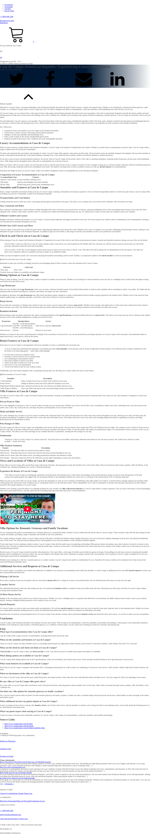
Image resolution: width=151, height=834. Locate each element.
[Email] (84, 87)
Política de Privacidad (23, 801)
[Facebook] (50, 87)
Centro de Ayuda (6, 793)
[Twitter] (17, 87)
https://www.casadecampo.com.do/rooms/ (18, 726)
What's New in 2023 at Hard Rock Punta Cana (12, 767)
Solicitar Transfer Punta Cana (22, 793)
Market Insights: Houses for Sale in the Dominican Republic (16, 772)
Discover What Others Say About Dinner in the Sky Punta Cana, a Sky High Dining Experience (25, 762)
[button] (17, 42)
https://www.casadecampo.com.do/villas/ (18, 724)
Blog (1, 801)
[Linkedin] (117, 87)
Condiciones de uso (38, 801)
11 (5, 784)
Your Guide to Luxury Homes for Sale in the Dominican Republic (17, 778)
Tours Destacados (9, 801)
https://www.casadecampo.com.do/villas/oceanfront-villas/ (24, 728)
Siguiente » (10, 784)
